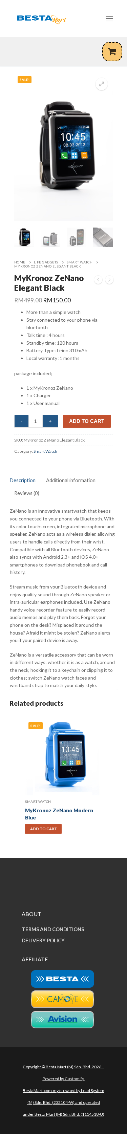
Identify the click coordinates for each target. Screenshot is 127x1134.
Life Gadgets (46, 262)
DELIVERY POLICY (43, 940)
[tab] (22, 480)
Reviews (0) (26, 493)
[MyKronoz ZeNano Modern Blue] (109, 281)
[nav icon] (109, 19)
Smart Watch (80, 262)
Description (22, 480)
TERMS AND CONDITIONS (53, 929)
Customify (74, 1078)
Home (19, 262)
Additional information (71, 480)
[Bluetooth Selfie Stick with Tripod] (98, 281)
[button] (102, 84)
